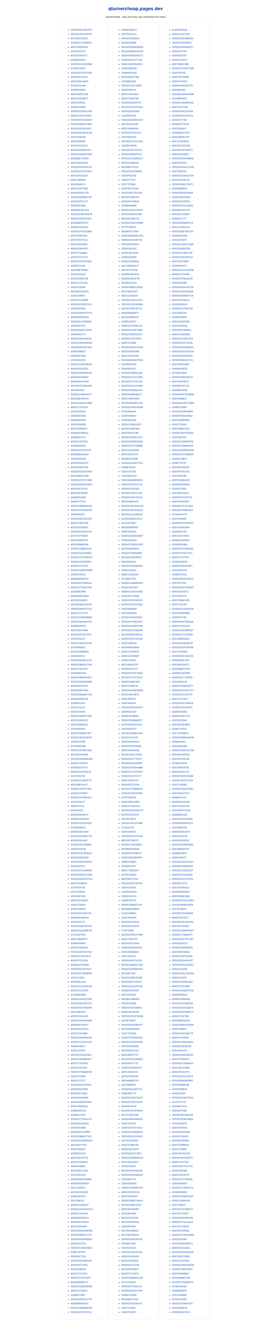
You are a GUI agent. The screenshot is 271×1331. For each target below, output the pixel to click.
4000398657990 (79, 475)
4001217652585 (129, 1114)
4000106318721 (180, 591)
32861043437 (128, 368)
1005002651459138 (182, 656)
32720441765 (77, 934)
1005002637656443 (183, 587)
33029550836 (78, 424)
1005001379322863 (81, 231)
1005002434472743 (132, 463)
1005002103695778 (81, 836)
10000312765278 (130, 806)
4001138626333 (79, 162)
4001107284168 (129, 1140)
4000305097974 (79, 463)
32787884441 (128, 411)
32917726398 (128, 1033)
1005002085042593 (132, 51)
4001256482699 (181, 613)
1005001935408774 (182, 1033)
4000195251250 (130, 188)
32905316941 (77, 295)
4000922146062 (181, 214)
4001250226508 (130, 450)
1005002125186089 (182, 913)
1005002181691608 (182, 981)
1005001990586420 (81, 505)
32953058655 (179, 1089)
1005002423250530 (183, 351)
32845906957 (128, 415)
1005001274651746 (182, 252)
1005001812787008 (131, 192)
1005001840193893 (81, 1179)
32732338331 (128, 1282)
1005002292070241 (182, 861)
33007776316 (179, 424)
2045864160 (178, 89)
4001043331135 (79, 488)
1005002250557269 (183, 68)
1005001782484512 (131, 1303)
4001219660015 (79, 939)
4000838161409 (130, 990)
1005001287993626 (81, 853)
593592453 (76, 810)
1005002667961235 (182, 231)
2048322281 (178, 1093)
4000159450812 (180, 501)
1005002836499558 (81, 1230)
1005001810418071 (182, 42)
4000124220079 (79, 990)
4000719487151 (129, 939)
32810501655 (128, 1226)
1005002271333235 (132, 381)
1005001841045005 (131, 947)
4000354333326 (181, 1247)
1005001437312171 (131, 776)
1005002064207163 (81, 926)
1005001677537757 (182, 1166)
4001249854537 (130, 265)
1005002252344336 (183, 270)
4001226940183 (79, 47)
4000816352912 (79, 685)
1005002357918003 (132, 1110)
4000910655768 (79, 467)
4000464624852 (130, 647)
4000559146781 (180, 840)
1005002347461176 (80, 913)
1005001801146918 (131, 1007)
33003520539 (78, 849)
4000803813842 (79, 227)
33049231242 (128, 1247)
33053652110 (128, 1179)
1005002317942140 (182, 308)
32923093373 (128, 728)
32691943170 (77, 921)
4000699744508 (130, 849)
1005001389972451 (131, 904)
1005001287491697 (182, 355)
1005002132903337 (182, 870)
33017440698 (179, 1295)
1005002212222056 (132, 141)
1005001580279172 (182, 184)
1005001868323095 (132, 287)
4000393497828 (79, 857)
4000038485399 (181, 248)
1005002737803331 (132, 621)
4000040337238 (130, 1265)
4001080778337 (130, 167)
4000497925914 (130, 814)
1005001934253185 (131, 1290)
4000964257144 (181, 385)
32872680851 (128, 1084)
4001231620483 (130, 94)
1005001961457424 (131, 724)
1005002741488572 (182, 1209)
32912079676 (179, 909)
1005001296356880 (81, 681)
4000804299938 (79, 1183)
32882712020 (179, 728)
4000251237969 (181, 986)
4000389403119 (180, 137)
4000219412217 (180, 917)
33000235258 (179, 836)
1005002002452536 (132, 505)
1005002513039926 (81, 870)
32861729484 (77, 711)
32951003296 (179, 282)
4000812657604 (79, 690)
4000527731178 (79, 613)
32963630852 (179, 1192)
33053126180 (128, 887)
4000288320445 (79, 398)
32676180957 (179, 128)
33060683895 (78, 591)
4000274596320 (181, 1200)
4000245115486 (180, 274)
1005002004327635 (81, 874)
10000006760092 (181, 330)
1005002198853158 (131, 372)
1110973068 (127, 930)
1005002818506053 (183, 347)
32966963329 (179, 814)
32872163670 (77, 1187)
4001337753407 (180, 1226)
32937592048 (128, 917)
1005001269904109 (81, 1037)
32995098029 (129, 68)
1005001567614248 (131, 1170)
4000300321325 (130, 1050)
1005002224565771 (81, 780)
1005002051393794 (182, 921)
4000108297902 (79, 1089)
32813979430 (128, 994)
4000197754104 (79, 960)
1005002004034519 (183, 175)
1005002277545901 (182, 634)
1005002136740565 (132, 793)
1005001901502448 (182, 776)
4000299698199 (79, 544)
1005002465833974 (81, 484)
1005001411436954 (80, 561)
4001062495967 (181, 1140)
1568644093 (178, 741)
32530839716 (179, 596)
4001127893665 (180, 141)
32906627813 (179, 1106)
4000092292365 (181, 145)
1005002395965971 (182, 47)
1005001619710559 (80, 1084)
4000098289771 (130, 312)
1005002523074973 (81, 171)
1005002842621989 (81, 403)
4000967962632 (130, 274)
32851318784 (77, 102)
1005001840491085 (182, 1080)
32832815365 (128, 1213)
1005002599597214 (182, 295)
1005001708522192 (131, 493)
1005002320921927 (132, 437)
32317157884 (128, 184)
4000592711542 (180, 124)
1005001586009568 (81, 1286)
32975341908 (77, 308)
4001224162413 (129, 295)
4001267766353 (130, 840)
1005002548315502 (183, 1097)
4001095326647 (130, 1269)
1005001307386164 (182, 1003)
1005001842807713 (131, 1089)
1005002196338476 (81, 214)
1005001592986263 (132, 1174)
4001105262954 (79, 947)
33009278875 (179, 458)
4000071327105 (180, 557)
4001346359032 (130, 1234)
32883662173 (128, 1093)
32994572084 (128, 1295)
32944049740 (128, 1106)
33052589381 (78, 141)
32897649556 (78, 909)
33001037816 (179, 488)
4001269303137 (129, 664)
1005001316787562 (80, 218)
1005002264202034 (81, 1209)
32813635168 (179, 475)
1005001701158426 (182, 1179)
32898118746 (128, 467)
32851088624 (179, 398)
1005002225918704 (81, 510)
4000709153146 (129, 432)
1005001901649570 (81, 338)
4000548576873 (130, 694)
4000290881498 (181, 896)
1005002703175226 (132, 1102)
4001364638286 (79, 1097)
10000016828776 (130, 278)
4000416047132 (180, 771)
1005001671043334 (81, 531)
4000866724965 (79, 158)
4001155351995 (180, 261)
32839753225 (179, 59)
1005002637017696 (132, 823)
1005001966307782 (81, 664)
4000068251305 (181, 132)
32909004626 (179, 1307)
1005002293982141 (131, 325)
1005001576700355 (182, 523)
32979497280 (78, 896)
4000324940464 (181, 1132)
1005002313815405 (81, 750)
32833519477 (77, 801)
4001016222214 (129, 454)
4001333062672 (79, 720)
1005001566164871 (182, 565)
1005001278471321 (182, 553)
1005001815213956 (131, 754)
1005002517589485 (182, 548)
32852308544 (179, 325)
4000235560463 (181, 334)
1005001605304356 (132, 210)
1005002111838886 (80, 321)
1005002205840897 (132, 535)
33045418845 (78, 1166)
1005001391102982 (182, 956)
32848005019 (128, 364)
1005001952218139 (182, 342)
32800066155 (128, 89)
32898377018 (77, 1114)
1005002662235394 (132, 347)
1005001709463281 (182, 278)
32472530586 (179, 651)
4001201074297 (129, 737)
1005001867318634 (131, 634)
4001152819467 (78, 1226)
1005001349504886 (132, 767)
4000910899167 (129, 527)
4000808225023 (181, 1312)
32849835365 (179, 746)
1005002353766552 (81, 557)
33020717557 (128, 179)
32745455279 (179, 514)
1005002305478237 (132, 1097)
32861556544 (128, 531)
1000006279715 (79, 767)
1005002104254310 (131, 300)
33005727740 (179, 119)
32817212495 (128, 1307)
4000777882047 (130, 870)
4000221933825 (130, 651)
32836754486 (78, 1127)
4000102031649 (180, 1260)
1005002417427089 (131, 377)
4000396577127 (130, 1054)
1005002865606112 (182, 1243)
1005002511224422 (182, 1222)
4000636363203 (79, 210)
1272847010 (127, 827)
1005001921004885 (81, 844)
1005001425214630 (182, 205)
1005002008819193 (81, 372)
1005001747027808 (81, 261)
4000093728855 (130, 201)
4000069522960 (130, 801)
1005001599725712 (131, 308)
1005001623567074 (81, 29)
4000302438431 (79, 900)
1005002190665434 (183, 102)
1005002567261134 (81, 951)
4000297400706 (79, 278)
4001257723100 (79, 282)
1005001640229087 (132, 763)
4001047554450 (79, 1016)
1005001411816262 (131, 746)
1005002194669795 (81, 1072)
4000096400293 (181, 1020)
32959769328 (179, 29)
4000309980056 (130, 1029)
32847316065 (179, 784)
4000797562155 (180, 471)
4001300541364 (79, 754)
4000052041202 (79, 368)
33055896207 (179, 1123)
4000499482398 (181, 1277)
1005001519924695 (182, 411)
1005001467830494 (182, 432)
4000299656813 (79, 814)
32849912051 (128, 866)
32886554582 (179, 711)
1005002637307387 (183, 939)
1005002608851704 (81, 694)
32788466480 (78, 994)
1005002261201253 (81, 1003)
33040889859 (179, 188)
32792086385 (78, 746)
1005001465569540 (81, 342)
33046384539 (179, 561)
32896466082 (129, 205)
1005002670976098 (132, 1016)
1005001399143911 (131, 1205)
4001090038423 (130, 741)
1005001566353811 (182, 1269)
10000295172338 (181, 810)
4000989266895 (130, 909)
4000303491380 (181, 321)
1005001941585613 (182, 1157)
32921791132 (179, 72)
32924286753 (179, 1050)
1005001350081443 (131, 1037)
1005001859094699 (81, 1020)
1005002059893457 (132, 119)
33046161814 (77, 656)
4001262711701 (78, 1144)
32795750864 (128, 874)
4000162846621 (180, 154)
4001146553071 (129, 291)
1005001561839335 (131, 600)
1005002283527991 (81, 999)
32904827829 (78, 355)
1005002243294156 (81, 986)
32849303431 (78, 325)
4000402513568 (130, 596)
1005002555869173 (182, 1011)
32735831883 (179, 372)
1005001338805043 (183, 930)
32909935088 (78, 458)
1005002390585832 (81, 1140)
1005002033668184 (132, 1132)
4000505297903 (130, 488)
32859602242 (78, 981)
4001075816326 (129, 1076)
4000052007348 (79, 381)
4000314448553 (130, 162)
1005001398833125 (81, 548)
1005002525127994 (81, 480)
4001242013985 (79, 630)
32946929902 (78, 445)
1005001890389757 (182, 377)
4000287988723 (130, 218)
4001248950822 (181, 638)
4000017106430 (79, 1213)
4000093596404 (79, 917)
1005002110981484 (182, 510)
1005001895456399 (183, 1024)
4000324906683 (79, 651)
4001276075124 (79, 239)
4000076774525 (130, 1273)
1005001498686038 (81, 1307)
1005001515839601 (131, 844)
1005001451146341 (131, 853)
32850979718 (77, 51)
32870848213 (77, 184)
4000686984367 (79, 454)
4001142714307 (180, 1213)
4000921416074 (79, 763)
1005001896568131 (131, 394)
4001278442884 (181, 527)
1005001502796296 (81, 1007)
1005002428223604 (183, 900)
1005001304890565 (132, 565)
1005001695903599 (183, 450)
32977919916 (77, 891)
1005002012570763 (182, 878)
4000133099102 (79, 1106)
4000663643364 (79, 317)
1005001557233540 (132, 638)
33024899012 (78, 647)
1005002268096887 (81, 617)
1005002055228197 (81, 737)
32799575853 (78, 68)
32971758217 (179, 1205)
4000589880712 (79, 1282)
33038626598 (179, 390)
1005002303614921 (81, 1054)
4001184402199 (129, 124)
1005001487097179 (182, 85)
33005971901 (128, 973)
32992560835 (129, 1183)
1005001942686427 (132, 1024)
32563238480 (179, 1170)
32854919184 (128, 561)
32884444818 (78, 943)
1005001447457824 (131, 617)
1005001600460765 (182, 1217)
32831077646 (77, 1076)
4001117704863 (78, 252)
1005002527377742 (132, 59)
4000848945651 (79, 1303)
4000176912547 (129, 780)
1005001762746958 (182, 703)
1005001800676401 (81, 1102)
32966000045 (78, 1110)
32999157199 (179, 617)
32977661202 (179, 171)
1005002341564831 (81, 797)
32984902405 (78, 497)
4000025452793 (181, 34)
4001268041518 (180, 849)
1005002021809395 (183, 844)
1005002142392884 (132, 304)
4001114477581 (180, 107)
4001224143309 (130, 355)
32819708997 (179, 518)
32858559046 (129, 145)
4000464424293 (79, 1123)
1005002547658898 (183, 394)
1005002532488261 (132, 514)
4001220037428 (180, 806)
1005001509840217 (131, 1067)
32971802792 (77, 776)
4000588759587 (79, 270)
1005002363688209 (81, 758)
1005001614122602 (182, 874)
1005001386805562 (132, 733)
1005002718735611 (131, 338)
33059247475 (179, 977)
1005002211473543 (131, 677)
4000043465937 (79, 248)
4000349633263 (130, 398)
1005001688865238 (132, 1277)
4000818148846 (130, 716)
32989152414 (77, 703)
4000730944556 (130, 750)
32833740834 (128, 570)
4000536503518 (79, 94)
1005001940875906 (81, 154)
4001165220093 (180, 926)
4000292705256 (130, 784)
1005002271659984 (81, 973)
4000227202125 (79, 407)
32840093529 (78, 673)
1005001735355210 (81, 1042)
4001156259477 (180, 381)
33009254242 (129, 896)
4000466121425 (130, 1299)
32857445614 (128, 703)
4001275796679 (180, 1059)
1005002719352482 (81, 587)
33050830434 (129, 475)
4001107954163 (78, 235)
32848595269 (179, 235)
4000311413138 (180, 1162)
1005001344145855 (81, 553)
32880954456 (129, 72)
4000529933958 (181, 197)
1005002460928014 (132, 480)
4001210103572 (78, 55)
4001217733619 (78, 1273)
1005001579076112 (80, 450)
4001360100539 (180, 467)
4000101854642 (130, 1260)
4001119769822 (180, 733)
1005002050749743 (81, 34)
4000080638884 (79, 596)
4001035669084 (181, 420)
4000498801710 (129, 1080)
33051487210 (179, 437)
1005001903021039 (81, 518)
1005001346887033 (182, 445)
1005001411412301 (131, 132)
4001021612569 (129, 1217)
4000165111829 (78, 1093)
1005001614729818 (182, 818)
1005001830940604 (81, 1239)
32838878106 (128, 115)
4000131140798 (180, 1016)
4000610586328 (79, 698)
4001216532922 (79, 175)
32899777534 (78, 501)
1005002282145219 (131, 497)
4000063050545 (130, 921)
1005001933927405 (81, 347)
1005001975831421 (80, 128)
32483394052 (129, 540)
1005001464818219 (182, 643)
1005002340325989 (132, 222)
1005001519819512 (131, 557)
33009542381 (128, 711)
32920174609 (179, 1149)
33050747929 (179, 81)
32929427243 (78, 1256)
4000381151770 (129, 1063)
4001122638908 (130, 1046)
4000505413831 (79, 77)
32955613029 (78, 574)
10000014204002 (79, 818)
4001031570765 (79, 1265)
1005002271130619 (182, 677)
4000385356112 (180, 664)
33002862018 (179, 681)
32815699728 (179, 827)
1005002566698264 (132, 1157)
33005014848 (128, 1003)
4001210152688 (79, 1033)
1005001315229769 (182, 111)
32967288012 (179, 1029)
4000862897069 (181, 673)
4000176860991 (129, 128)
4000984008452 (79, 1217)
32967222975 (78, 1050)
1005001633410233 (182, 115)
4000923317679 (79, 565)
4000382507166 (130, 77)
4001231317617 (180, 698)
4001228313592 (180, 535)
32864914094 (78, 89)
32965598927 (78, 351)
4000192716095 (180, 77)
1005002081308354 (81, 861)
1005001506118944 (182, 415)
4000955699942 (181, 484)
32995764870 (128, 660)
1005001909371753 (80, 1234)
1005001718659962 (131, 553)
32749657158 (128, 578)
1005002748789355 (81, 364)
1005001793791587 (182, 707)
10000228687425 (130, 681)
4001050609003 (130, 548)
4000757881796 (130, 98)
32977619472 (128, 956)
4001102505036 (180, 758)
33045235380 (78, 85)
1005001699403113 (131, 154)
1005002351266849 (183, 454)
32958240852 (179, 317)
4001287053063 (79, 527)
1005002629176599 (182, 647)
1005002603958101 (131, 857)
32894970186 (179, 1110)
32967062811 (77, 514)
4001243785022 (181, 887)
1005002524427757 (183, 690)
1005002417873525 (132, 1127)
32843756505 (179, 1127)
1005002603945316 (81, 132)
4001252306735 (181, 179)
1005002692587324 (81, 878)
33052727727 (77, 1080)
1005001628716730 (131, 883)
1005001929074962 (182, 1119)
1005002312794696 (132, 445)
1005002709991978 (182, 441)
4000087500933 (79, 291)
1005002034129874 (182, 1007)
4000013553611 (129, 587)
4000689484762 (79, 578)
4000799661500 (181, 600)
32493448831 (128, 913)
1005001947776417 (131, 758)
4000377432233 (181, 625)
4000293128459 (130, 1256)
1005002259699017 (182, 866)
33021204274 (77, 707)
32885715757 (179, 463)
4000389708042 (181, 951)
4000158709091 (79, 493)
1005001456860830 (132, 583)
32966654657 (179, 853)
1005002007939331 (132, 510)
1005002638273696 (183, 403)
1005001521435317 (182, 694)
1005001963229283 (183, 964)
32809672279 (179, 883)
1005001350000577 (182, 685)
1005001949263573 (132, 55)
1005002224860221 (132, 158)
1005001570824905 (81, 1247)
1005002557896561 (182, 630)
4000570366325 (130, 197)
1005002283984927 (132, 969)
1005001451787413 (182, 497)
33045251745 (179, 51)
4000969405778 (181, 210)
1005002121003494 (81, 385)
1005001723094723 (182, 1187)
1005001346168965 (182, 947)
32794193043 (77, 728)
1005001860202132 (182, 360)
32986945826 (179, 368)
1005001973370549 (132, 836)
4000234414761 (129, 252)
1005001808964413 (131, 390)
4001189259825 (79, 38)
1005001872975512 (80, 969)
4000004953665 (79, 831)
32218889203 (179, 98)
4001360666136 (180, 1084)
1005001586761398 (81, 716)
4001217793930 (79, 1063)
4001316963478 (129, 501)
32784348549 (78, 1269)
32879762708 (128, 175)
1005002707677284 (81, 72)
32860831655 (78, 59)
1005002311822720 (182, 338)
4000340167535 (79, 1157)
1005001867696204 (182, 38)
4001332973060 (79, 188)
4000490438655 (79, 377)
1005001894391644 (182, 192)
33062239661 (128, 861)
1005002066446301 (183, 1054)
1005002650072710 (81, 1299)
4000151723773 (79, 257)
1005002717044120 (80, 1119)
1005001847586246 (182, 621)
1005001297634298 (182, 291)
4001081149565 (79, 600)
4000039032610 (130, 1149)
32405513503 (179, 1299)
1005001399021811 (131, 424)
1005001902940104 (81, 621)
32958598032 (179, 994)
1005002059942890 (132, 690)
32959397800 (78, 205)
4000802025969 (79, 964)
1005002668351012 (131, 518)
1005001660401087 (131, 214)
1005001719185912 (80, 956)
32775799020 (128, 227)
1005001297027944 (132, 1042)
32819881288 (128, 81)
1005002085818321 (182, 257)
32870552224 (128, 34)
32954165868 (128, 42)
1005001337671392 (80, 788)
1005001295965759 (132, 1187)
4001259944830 (79, 81)
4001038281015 (129, 1072)
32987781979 (77, 1252)
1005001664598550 (132, 1119)
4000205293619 (130, 926)
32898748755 (128, 900)
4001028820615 (79, 540)
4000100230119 (79, 145)
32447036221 (128, 1312)
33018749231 (77, 638)
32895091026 (128, 420)
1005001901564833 (131, 64)
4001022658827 (79, 98)
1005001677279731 (131, 981)
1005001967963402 (182, 1114)
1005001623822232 (81, 660)
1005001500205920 (132, 107)
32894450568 (78, 415)
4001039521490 (79, 1170)
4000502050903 (130, 111)
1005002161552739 (131, 484)
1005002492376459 (183, 973)
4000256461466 (130, 351)
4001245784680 (79, 300)
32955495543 (179, 304)
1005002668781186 (131, 977)
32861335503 (179, 162)
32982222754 (78, 1243)
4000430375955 (130, 943)
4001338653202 (181, 428)
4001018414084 (79, 244)
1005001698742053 (182, 578)
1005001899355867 (81, 124)
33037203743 (179, 604)
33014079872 (128, 818)
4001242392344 (181, 227)
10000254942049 (181, 1046)
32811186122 (77, 1200)
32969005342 (78, 1153)
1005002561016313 (182, 150)
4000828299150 (181, 801)
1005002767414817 (80, 1277)
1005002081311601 (131, 1153)
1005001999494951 (81, 677)
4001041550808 (79, 1192)
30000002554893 (80, 1132)
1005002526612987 (132, 330)
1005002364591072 (132, 707)
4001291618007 (129, 1196)
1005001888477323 (81, 1136)
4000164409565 (130, 1209)
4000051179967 (79, 793)
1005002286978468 (81, 570)
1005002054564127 (182, 960)
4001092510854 (130, 244)
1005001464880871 (81, 1059)
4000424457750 (181, 716)
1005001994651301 (80, 733)
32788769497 (179, 1286)
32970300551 (128, 831)
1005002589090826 (132, 47)
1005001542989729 (81, 930)
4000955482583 (130, 428)
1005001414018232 (80, 771)
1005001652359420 (132, 1136)
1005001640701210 (131, 960)
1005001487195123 (131, 150)
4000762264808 (181, 724)
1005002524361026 (132, 986)
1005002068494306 (183, 94)
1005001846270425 (81, 330)
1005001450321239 (81, 643)
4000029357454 (79, 1029)
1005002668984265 (132, 235)
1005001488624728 (132, 964)
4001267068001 (79, 1162)
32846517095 (77, 741)
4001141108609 (78, 883)
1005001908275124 (81, 608)
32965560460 (179, 544)
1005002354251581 (81, 823)
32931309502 (78, 411)
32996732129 (77, 265)
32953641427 (77, 866)
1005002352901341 (81, 304)
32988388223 (129, 29)
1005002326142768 (81, 111)
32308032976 (179, 763)
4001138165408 (180, 364)
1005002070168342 (81, 583)
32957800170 (128, 698)
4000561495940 (181, 754)
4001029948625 (130, 951)
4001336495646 (130, 1222)
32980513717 (179, 218)
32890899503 (78, 625)
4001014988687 (180, 1273)
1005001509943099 (132, 441)
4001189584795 (180, 767)
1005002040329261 (183, 788)
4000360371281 (129, 878)
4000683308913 (79, 432)
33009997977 (179, 265)
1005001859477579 (81, 312)
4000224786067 (130, 656)
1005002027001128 (81, 1312)
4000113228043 (130, 574)
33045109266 (78, 287)
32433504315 (78, 1174)
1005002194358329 (183, 1252)
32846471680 (77, 107)
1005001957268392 (81, 119)
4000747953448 (79, 523)
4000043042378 (79, 192)
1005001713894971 (182, 934)
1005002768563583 (132, 544)
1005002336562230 (132, 810)
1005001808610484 (182, 904)
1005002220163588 (81, 64)
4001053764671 (79, 1290)
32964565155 (78, 1196)
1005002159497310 (131, 239)
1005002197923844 (132, 673)
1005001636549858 (183, 158)
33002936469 (129, 608)
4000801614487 (79, 840)
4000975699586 (181, 999)
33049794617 (128, 1020)
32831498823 (78, 1149)
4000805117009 (129, 231)
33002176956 (77, 904)
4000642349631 (181, 540)
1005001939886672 (132, 720)
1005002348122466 (183, 244)
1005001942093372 (132, 334)
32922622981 (179, 1239)
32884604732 (78, 437)
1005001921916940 (131, 171)
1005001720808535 (182, 1282)
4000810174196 (129, 458)
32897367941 (128, 1123)
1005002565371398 (132, 934)
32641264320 (78, 274)
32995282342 (129, 248)
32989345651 (128, 321)
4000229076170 (180, 1174)
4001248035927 (130, 1162)
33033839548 (129, 613)
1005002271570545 (132, 771)
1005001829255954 (81, 471)
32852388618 (78, 179)
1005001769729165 (80, 115)
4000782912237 (79, 201)
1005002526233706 (183, 167)
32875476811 (77, 977)
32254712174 (179, 1102)
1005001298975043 (182, 1196)
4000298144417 (79, 784)
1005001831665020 (81, 1260)
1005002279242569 (183, 1234)
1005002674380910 (182, 1063)
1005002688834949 (183, 737)
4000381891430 (180, 660)
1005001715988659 (131, 788)
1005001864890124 (182, 222)
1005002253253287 (132, 604)
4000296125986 (181, 1067)
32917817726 (179, 583)
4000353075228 (130, 1192)
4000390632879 (181, 831)
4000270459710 (180, 1072)
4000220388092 (130, 261)
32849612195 (128, 1243)
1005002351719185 (131, 85)
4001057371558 (79, 441)
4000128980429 (181, 480)
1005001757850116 (131, 1286)
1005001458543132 (131, 1252)
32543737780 (128, 471)
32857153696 (128, 342)
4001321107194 (78, 1067)
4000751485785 (130, 1144)
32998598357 (179, 1290)
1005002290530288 (183, 1265)
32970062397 (179, 312)
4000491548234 (181, 300)
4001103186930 (129, 685)
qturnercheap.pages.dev (135, 8)
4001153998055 (180, 1144)
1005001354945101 (182, 1303)
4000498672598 (181, 668)
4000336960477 (130, 317)
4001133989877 (79, 428)
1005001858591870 (182, 823)
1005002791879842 (182, 1042)
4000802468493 (130, 999)
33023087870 (78, 1011)
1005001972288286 (132, 630)
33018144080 (128, 1166)
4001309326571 (180, 493)
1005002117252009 (182, 505)
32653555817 (179, 239)
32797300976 (128, 797)
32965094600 (78, 420)
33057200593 (128, 643)
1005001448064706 (182, 990)
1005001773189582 (80, 42)
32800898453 (179, 1183)
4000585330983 (79, 1222)
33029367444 (179, 570)
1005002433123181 (80, 634)
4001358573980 (181, 1256)
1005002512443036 (183, 608)
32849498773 (78, 334)
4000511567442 (180, 1037)
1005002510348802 (132, 1059)
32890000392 (129, 257)
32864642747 (179, 531)
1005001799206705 (132, 1239)
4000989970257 (79, 222)
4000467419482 (180, 1230)
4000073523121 (79, 668)
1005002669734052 (132, 1200)
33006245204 (129, 282)
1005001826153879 (81, 604)
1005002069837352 (132, 360)
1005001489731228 (182, 780)
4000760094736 (181, 1153)
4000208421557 (181, 793)
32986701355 (179, 574)
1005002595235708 (183, 750)
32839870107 (179, 55)
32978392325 (78, 360)
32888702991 (179, 407)
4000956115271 (129, 668)
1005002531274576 (182, 1076)
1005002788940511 (81, 394)
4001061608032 (79, 724)
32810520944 (179, 720)
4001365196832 (130, 1230)
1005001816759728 (80, 167)
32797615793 (77, 887)
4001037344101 (180, 1136)
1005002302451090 (132, 385)
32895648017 (77, 1046)
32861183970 (179, 857)
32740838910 (77, 827)
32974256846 (78, 137)
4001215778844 (79, 535)
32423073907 (128, 523)
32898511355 (179, 797)
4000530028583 (130, 38)
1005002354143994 (132, 591)
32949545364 (129, 891)
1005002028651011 (80, 150)
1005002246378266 (132, 407)
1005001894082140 (81, 197)
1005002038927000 (132, 625)
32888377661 (77, 1295)
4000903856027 (181, 891)
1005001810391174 (131, 102)
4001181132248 (129, 270)
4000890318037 (79, 1024)
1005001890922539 (132, 403)
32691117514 (77, 806)
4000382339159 (181, 201)
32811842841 (77, 390)
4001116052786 (180, 64)
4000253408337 (79, 1205)
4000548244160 (130, 1011)
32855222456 (179, 969)
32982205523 (179, 943)
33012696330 (128, 137)
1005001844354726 (182, 287)
